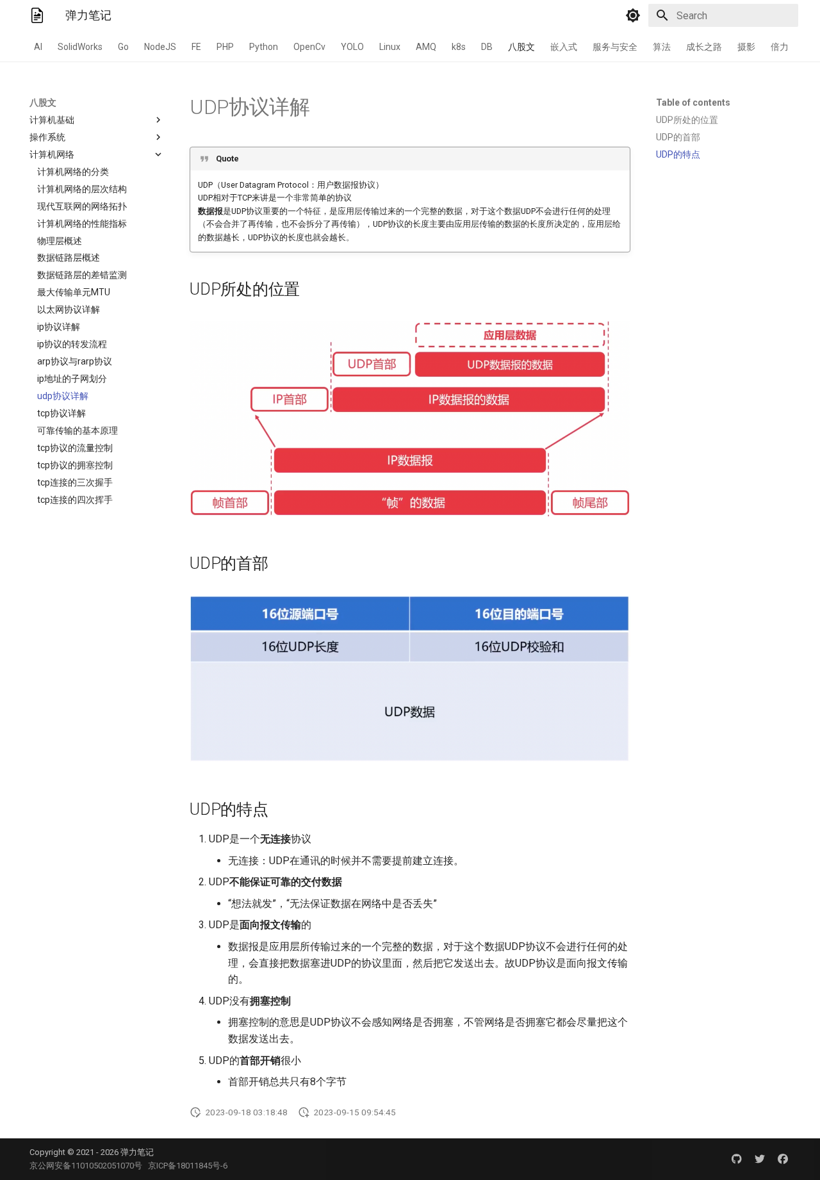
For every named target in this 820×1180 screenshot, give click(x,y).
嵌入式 (563, 47)
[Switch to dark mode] (633, 15)
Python (263, 47)
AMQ (426, 47)
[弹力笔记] (37, 15)
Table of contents (693, 102)
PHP (225, 47)
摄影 (746, 47)
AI (38, 47)
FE (196, 47)
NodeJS (160, 47)
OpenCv (309, 47)
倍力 (780, 47)
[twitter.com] (760, 1159)
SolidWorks (80, 47)
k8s (459, 47)
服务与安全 (615, 47)
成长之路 (704, 47)
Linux (389, 47)
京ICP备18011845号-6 (187, 1165)
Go (123, 47)
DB (487, 47)
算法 (662, 47)
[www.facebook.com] (783, 1159)
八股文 (521, 47)
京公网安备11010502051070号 (85, 1165)
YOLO (352, 47)
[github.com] (736, 1159)
